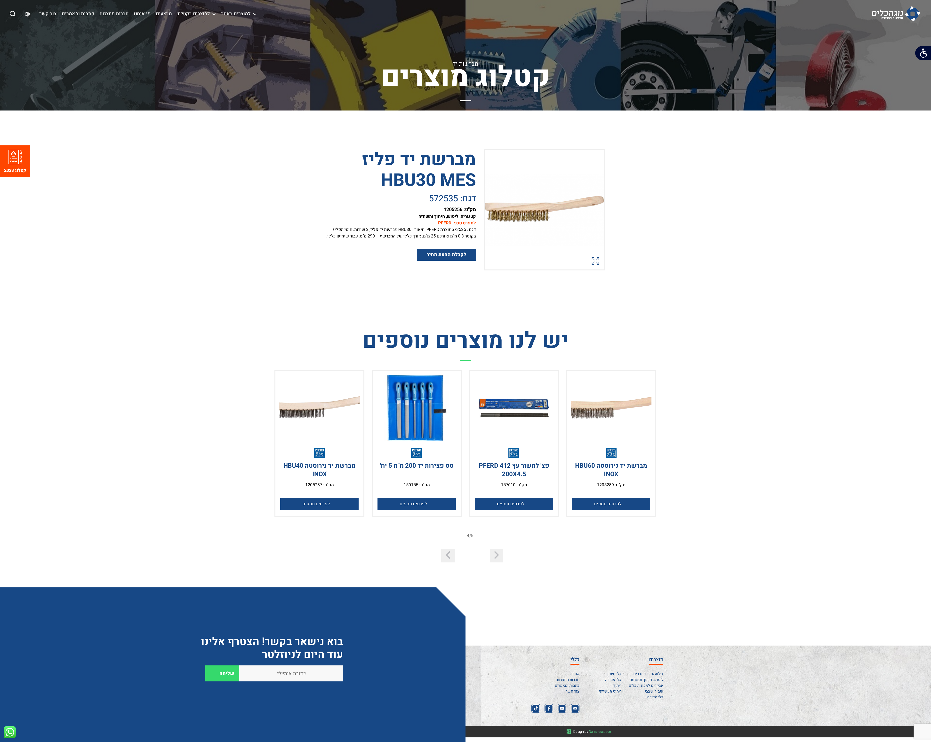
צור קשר (47, 13)
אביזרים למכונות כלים (646, 685)
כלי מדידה (655, 697)
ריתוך (617, 685)
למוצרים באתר (235, 13)
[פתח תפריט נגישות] (923, 53)
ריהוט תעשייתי (610, 691)
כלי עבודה (613, 680)
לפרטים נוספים (608, 504)
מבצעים (164, 13)
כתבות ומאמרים (78, 13)
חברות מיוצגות (113, 13)
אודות (574, 674)
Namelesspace (600, 731)
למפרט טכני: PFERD (457, 223)
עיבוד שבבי (654, 691)
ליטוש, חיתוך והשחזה (646, 680)
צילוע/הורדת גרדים (648, 674)
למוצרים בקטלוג (193, 13)
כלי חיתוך (614, 674)
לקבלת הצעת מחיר (446, 254)
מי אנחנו (142, 13)
